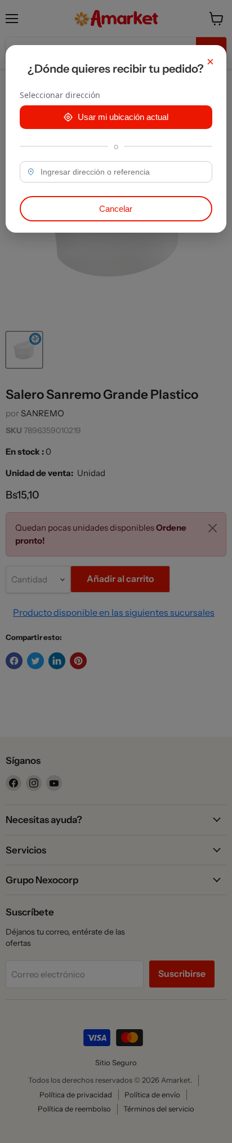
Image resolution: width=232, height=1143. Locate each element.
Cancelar (115, 209)
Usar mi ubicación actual (123, 117)
